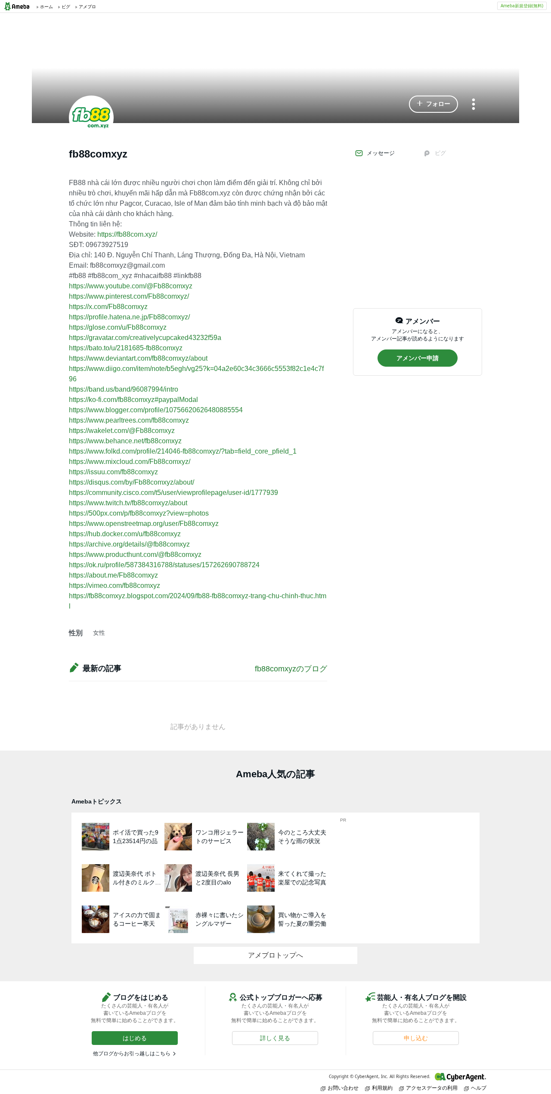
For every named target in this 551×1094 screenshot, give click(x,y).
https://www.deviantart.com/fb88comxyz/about (138, 358)
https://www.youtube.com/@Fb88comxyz (130, 286)
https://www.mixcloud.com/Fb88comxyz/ (129, 461)
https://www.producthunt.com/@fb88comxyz (135, 554)
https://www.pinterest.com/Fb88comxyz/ (129, 296)
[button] (433, 104)
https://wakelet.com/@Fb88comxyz (122, 430)
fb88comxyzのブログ (291, 668)
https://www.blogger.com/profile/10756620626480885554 (156, 410)
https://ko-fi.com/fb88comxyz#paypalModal (133, 399)
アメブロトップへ (275, 955)
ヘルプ (478, 1087)
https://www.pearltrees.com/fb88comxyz (129, 420)
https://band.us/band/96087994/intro (123, 389)
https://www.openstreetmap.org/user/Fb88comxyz (144, 523)
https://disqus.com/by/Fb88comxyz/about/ (131, 482)
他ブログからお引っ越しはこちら (131, 1054)
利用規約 (382, 1087)
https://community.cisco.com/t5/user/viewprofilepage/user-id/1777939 (173, 492)
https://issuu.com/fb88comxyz (113, 472)
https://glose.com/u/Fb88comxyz (118, 327)
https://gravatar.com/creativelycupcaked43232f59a (145, 337)
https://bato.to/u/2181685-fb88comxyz (126, 348)
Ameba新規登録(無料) (522, 6)
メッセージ (381, 153)
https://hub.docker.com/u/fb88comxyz (125, 534)
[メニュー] (473, 105)
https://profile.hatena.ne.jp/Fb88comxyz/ (129, 317)
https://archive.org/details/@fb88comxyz (129, 544)
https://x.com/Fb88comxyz (108, 306)
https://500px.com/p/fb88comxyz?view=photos (139, 513)
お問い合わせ (343, 1087)
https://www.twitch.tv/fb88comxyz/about (128, 503)
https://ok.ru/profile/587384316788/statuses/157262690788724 (164, 565)
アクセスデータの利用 (432, 1087)
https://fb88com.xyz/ (127, 234)
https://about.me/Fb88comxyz (113, 575)
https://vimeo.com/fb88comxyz (114, 585)
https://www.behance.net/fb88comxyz (125, 441)
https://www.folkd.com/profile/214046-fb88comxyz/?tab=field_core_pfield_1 (183, 451)
